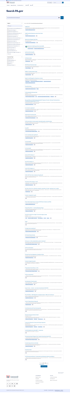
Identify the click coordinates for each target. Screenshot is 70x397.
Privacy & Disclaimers (51, 390)
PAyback (37, 383)
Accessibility (45, 390)
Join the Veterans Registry (40, 381)
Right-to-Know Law (53, 380)
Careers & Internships (53, 377)
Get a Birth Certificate (39, 380)
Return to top (60, 372)
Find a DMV (37, 378)
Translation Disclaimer (57, 390)
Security (62, 390)
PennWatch (52, 378)
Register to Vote (38, 377)
